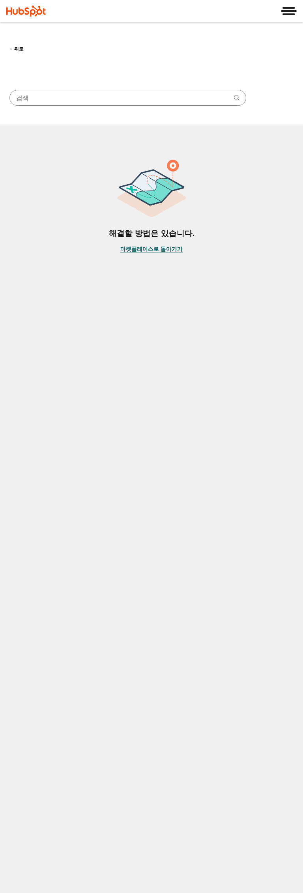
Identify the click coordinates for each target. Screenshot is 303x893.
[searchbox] (127, 98)
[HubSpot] (26, 11)
